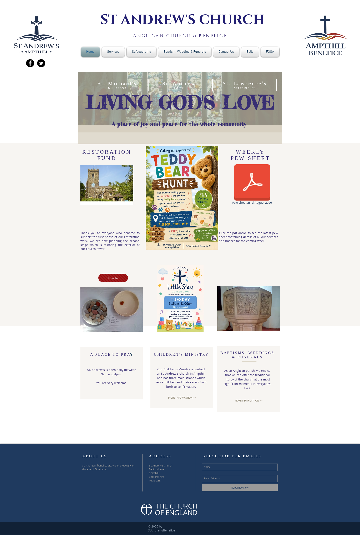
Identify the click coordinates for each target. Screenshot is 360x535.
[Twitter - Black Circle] (41, 63)
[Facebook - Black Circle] (30, 63)
